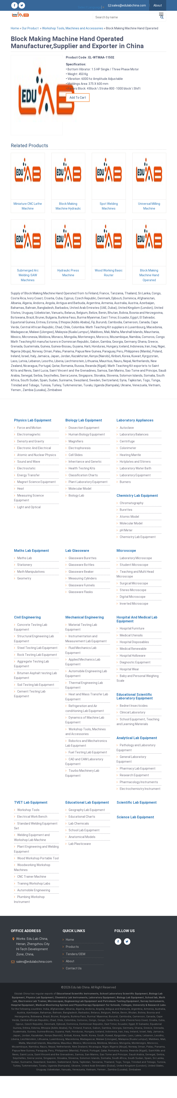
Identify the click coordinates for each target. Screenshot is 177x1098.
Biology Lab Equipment (83, 420)
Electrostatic (26, 468)
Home (15, 28)
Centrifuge (127, 441)
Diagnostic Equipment (135, 662)
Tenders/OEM (75, 954)
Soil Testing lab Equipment (35, 684)
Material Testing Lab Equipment (81, 627)
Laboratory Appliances (135, 420)
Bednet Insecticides (134, 705)
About (157, 5)
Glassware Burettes (82, 558)
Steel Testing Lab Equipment (37, 648)
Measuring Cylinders (83, 578)
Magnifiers (76, 441)
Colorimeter (128, 448)
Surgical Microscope (134, 583)
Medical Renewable (133, 648)
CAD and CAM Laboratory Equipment (84, 761)
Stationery (24, 564)
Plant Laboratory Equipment (88, 482)
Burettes (126, 509)
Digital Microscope (132, 596)
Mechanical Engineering (84, 617)
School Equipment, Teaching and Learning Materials (138, 722)
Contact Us (74, 968)
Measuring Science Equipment (29, 498)
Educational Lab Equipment (87, 802)
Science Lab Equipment (135, 817)
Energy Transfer (28, 475)
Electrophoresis (80, 448)
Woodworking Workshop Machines (32, 867)
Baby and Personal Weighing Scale (138, 678)
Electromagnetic (29, 434)
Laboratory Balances (134, 434)
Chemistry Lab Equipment (137, 496)
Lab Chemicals (79, 823)
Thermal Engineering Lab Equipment (84, 685)
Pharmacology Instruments (139, 782)
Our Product (30, 28)
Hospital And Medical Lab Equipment (137, 619)
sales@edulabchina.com (34, 962)
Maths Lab (24, 558)
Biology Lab (76, 495)
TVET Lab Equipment (30, 802)
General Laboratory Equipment (131, 759)
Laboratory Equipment (135, 475)
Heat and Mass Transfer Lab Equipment (86, 697)
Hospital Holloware (132, 655)
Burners (125, 482)
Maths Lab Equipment (31, 551)
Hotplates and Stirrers (135, 461)
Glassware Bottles (81, 564)
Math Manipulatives (31, 571)
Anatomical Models (82, 837)
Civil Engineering (27, 617)
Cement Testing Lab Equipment (30, 694)
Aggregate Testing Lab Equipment (31, 664)
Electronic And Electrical (34, 448)
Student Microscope (134, 564)
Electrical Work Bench (32, 816)
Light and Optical (29, 507)
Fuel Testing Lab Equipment (88, 752)
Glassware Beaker (81, 571)
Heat (20, 488)
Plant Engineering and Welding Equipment (36, 849)
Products (72, 946)
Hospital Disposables (134, 642)
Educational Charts (82, 816)
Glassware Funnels (82, 585)
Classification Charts (83, 475)
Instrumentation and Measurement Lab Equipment (86, 638)
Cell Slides (76, 455)
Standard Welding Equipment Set (35, 826)
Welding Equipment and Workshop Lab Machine (32, 837)
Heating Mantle (130, 455)
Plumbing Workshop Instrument (29, 899)
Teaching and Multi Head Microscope (135, 574)
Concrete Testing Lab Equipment (30, 627)
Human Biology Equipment (87, 434)
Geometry (24, 578)
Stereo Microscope (133, 590)
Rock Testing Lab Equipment (37, 654)
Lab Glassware (77, 551)
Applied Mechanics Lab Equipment (82, 662)
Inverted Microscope (134, 603)
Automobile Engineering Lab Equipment (86, 673)
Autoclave (127, 427)
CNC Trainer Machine (31, 876)
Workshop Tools (28, 810)
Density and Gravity (30, 441)
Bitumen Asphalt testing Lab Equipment (35, 675)
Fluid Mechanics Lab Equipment (80, 650)
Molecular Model (80, 488)
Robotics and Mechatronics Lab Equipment (86, 743)
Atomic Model (129, 516)
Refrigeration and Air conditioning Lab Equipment (84, 708)
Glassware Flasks (81, 592)
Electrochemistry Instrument (140, 788)
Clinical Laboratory (132, 712)
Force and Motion (29, 427)
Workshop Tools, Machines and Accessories (72, 28)
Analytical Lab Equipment (137, 738)
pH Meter (126, 530)
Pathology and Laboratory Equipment (136, 747)
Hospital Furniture (132, 628)
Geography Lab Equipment (87, 810)
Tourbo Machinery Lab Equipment (82, 773)
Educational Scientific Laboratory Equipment (135, 696)
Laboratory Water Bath (135, 468)
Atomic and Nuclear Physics (36, 455)
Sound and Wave (28, 461)
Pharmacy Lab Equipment (137, 768)
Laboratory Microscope (136, 558)
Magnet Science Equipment (36, 482)
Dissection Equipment (84, 427)
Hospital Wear (129, 669)
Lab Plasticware (80, 844)
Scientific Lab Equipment (137, 802)
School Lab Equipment (84, 830)
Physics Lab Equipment (32, 420)
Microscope (126, 551)
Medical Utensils (131, 635)
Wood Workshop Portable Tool (38, 858)
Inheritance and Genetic (85, 461)
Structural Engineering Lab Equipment (34, 638)
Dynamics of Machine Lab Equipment (84, 720)
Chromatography (131, 503)
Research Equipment (134, 775)
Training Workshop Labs (33, 883)
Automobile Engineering (33, 890)
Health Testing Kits (82, 468)
